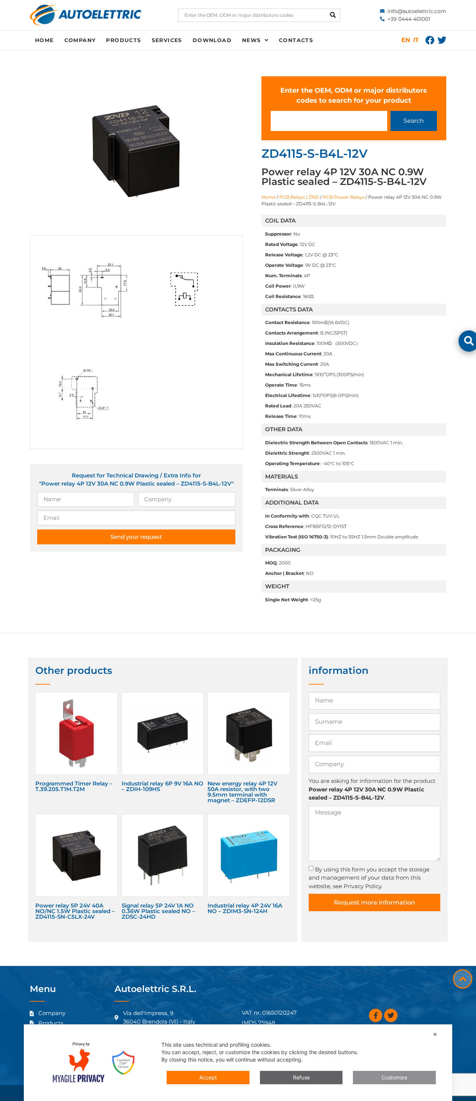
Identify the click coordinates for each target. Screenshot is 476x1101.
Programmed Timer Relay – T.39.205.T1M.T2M (74, 786)
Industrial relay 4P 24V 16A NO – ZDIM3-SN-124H (245, 908)
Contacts (296, 40)
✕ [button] (435, 1034)
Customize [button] (394, 1077)
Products (123, 40)
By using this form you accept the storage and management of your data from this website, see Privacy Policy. (369, 878)
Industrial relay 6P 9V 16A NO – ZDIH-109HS (162, 786)
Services (167, 40)
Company (80, 40)
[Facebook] (429, 40)
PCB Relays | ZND (299, 197)
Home (44, 40)
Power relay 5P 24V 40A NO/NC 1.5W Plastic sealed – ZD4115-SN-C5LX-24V (75, 911)
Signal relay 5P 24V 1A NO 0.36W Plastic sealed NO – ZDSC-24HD (158, 911)
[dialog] (238, 1062)
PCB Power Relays (343, 197)
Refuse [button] (301, 1077)
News (251, 40)
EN (405, 40)
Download (212, 40)
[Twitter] (441, 40)
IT (416, 40)
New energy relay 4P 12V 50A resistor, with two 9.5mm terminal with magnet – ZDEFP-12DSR (242, 792)
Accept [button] (208, 1077)
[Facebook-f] (375, 1015)
